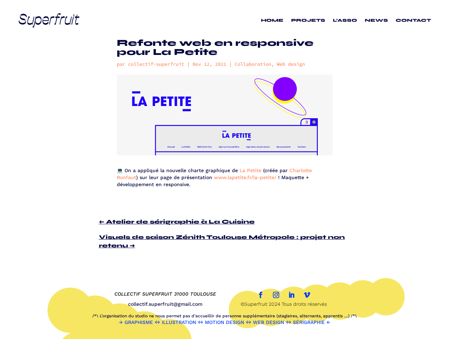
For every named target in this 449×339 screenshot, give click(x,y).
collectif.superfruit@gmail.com (165, 304)
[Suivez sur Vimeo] (307, 295)
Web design (291, 64)
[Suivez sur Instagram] (276, 295)
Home (272, 20)
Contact (413, 20)
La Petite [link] (250, 170)
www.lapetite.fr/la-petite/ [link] (245, 177)
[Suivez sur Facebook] (260, 295)
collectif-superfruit (156, 64)
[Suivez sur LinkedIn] (291, 295)
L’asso (345, 20)
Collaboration (253, 64)
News (376, 20)
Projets (308, 20)
